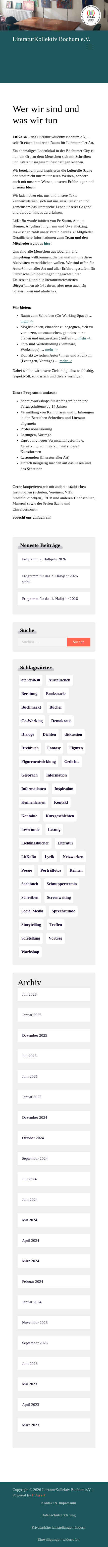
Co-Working (32, 721)
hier (47, 243)
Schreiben (29, 897)
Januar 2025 (31, 1097)
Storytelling (31, 924)
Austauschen (59, 680)
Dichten (49, 734)
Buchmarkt (31, 707)
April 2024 (30, 1241)
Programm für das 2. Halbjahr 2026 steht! (50, 579)
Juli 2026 (29, 994)
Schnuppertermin (62, 884)
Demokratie (61, 721)
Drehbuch (30, 748)
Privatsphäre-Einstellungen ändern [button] (58, 1527)
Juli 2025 (29, 1056)
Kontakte (29, 816)
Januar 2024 (31, 1302)
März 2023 (30, 1425)
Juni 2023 (30, 1364)
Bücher (55, 707)
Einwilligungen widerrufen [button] (59, 1539)
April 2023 (30, 1405)
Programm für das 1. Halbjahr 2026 (50, 599)
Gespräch (29, 775)
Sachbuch (29, 884)
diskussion (73, 734)
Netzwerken (73, 857)
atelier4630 (30, 680)
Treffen (55, 924)
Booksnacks (56, 693)
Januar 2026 (31, 1015)
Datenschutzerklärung (58, 1515)
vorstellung (30, 938)
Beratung (29, 693)
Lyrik (49, 857)
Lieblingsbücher (35, 843)
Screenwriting (59, 897)
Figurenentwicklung (38, 761)
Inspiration (64, 789)
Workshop (30, 952)
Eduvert (38, 1495)
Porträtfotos (50, 870)
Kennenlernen (33, 802)
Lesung (54, 829)
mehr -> (27, 321)
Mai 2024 (29, 1220)
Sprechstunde (63, 911)
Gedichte (71, 761)
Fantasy (54, 748)
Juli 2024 (29, 1179)
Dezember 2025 (34, 1035)
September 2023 (35, 1343)
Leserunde (30, 829)
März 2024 (30, 1261)
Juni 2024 (30, 1199)
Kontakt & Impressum (58, 1503)
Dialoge (27, 734)
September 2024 (35, 1158)
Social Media (32, 911)
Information (56, 775)
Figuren (76, 748)
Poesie (26, 870)
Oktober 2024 (33, 1138)
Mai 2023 (29, 1384)
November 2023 (35, 1323)
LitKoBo (28, 857)
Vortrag (55, 938)
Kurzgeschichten (60, 816)
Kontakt (61, 802)
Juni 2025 (30, 1076)
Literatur (65, 843)
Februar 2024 (32, 1282)
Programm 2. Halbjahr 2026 (44, 559)
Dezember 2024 (34, 1117)
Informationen (33, 789)
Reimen (76, 870)
